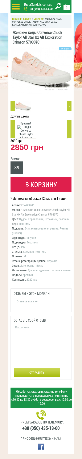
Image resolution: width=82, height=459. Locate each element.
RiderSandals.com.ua (38, 5)
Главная (16, 18)
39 (16, 168)
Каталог (27, 18)
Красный (25, 123)
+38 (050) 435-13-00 (40, 9)
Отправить (36, 372)
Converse (38, 18)
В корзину (41, 185)
